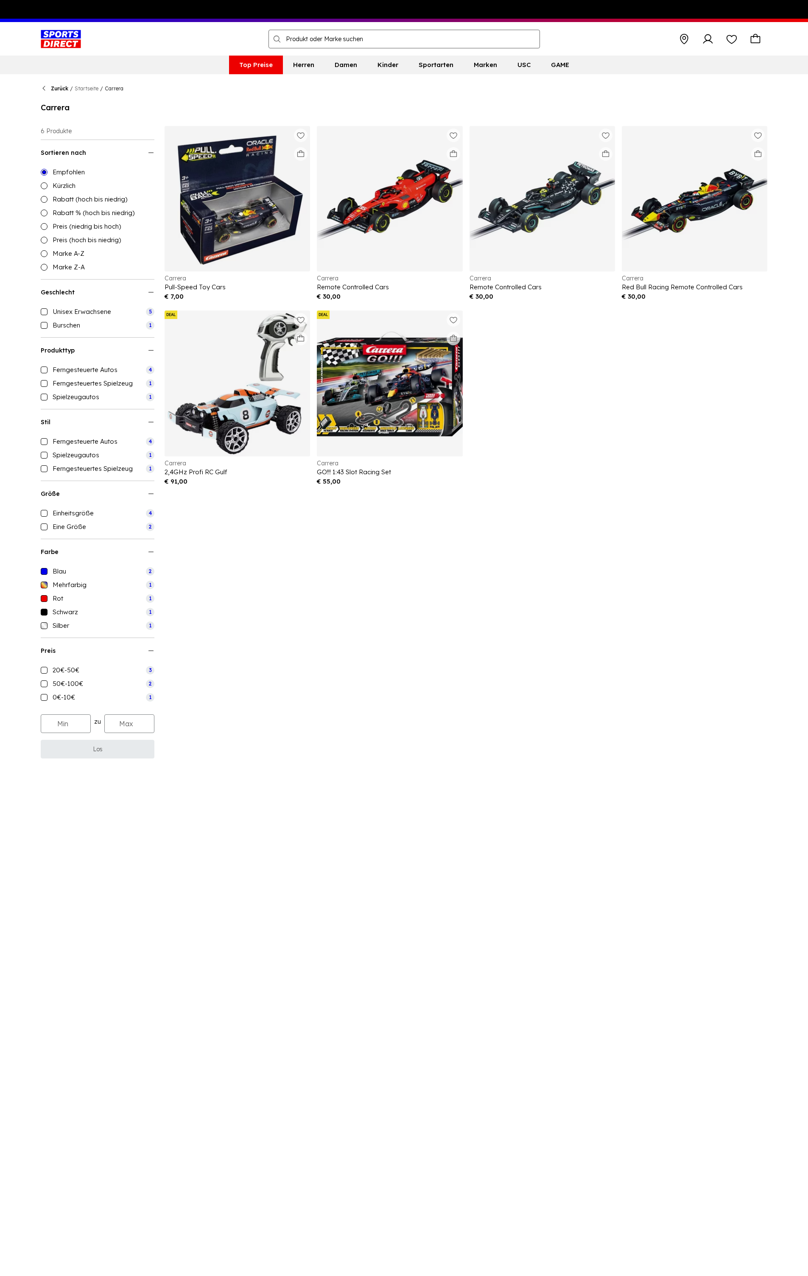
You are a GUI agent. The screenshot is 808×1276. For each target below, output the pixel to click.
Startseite (86, 88)
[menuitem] (256, 65)
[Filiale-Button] (684, 39)
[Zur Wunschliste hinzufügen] (300, 135)
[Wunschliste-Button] (732, 39)
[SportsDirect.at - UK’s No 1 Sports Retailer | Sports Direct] (61, 39)
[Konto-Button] (708, 39)
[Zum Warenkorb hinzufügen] (300, 154)
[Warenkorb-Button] (755, 39)
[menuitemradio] (97, 172)
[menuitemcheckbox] (97, 312)
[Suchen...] (276, 39)
